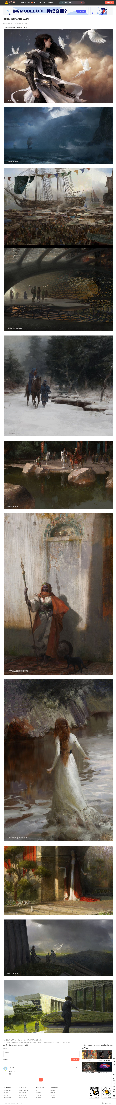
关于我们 (52, 1097)
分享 (114, 1086)
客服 (114, 1058)
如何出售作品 (7, 1095)
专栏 (35, 2)
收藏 (114, 1080)
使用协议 (38, 1093)
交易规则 (38, 1097)
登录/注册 (109, 2)
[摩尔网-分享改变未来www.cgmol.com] (11, 4)
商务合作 (38, 1090)
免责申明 (38, 1095)
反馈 (114, 1091)
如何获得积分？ (8, 1090)
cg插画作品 (11, 23)
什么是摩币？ (7, 1093)
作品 (44, 2)
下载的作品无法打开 (24, 1090)
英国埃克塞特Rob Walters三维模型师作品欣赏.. (100, 1045)
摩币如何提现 (22, 1095)
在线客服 (52, 1090)
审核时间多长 (22, 1093)
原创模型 (29, 2)
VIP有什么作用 (23, 1097)
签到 (114, 1064)
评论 (114, 1074)
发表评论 (75, 1059)
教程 (39, 2)
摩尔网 (5, 23)
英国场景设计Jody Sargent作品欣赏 (18, 1045)
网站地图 (52, 1093)
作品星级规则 (7, 1097)
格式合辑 (50, 2)
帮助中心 (52, 1095)
